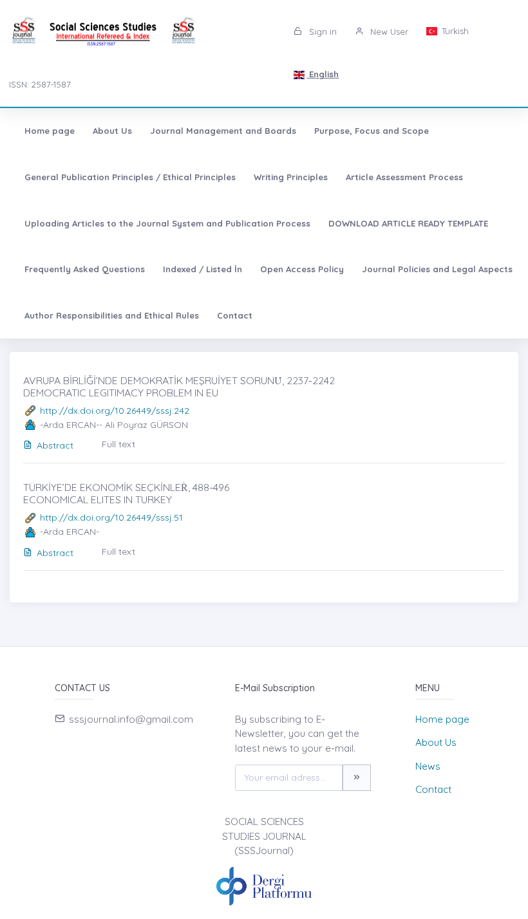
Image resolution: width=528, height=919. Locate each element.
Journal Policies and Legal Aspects (437, 269)
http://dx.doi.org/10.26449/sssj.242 (114, 410)
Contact (234, 315)
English (322, 74)
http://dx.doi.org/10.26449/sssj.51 (111, 517)
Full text (118, 444)
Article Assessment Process (404, 177)
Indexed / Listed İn (202, 269)
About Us (112, 130)
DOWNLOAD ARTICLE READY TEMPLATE (408, 223)
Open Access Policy (302, 269)
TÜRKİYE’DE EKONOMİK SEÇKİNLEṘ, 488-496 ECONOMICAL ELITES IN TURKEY (126, 493)
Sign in (321, 31)
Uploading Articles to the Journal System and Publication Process (167, 223)
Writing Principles (291, 177)
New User (388, 31)
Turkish (454, 31)
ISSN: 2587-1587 (40, 84)
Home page (49, 130)
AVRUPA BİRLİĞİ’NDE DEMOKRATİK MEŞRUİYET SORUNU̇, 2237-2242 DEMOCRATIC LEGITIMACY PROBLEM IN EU (179, 386)
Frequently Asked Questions (84, 269)
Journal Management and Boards (223, 130)
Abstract (55, 445)
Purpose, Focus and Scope (371, 130)
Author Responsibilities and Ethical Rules (111, 315)
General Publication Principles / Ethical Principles (130, 177)
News (427, 766)
